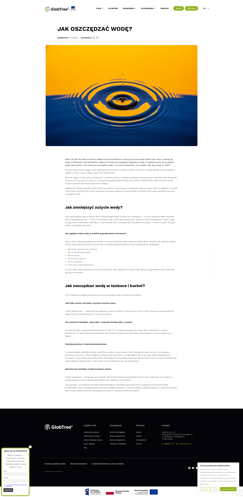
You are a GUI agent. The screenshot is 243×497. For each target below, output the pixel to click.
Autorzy (139, 444)
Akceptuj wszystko (228, 489)
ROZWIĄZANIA (147, 8)
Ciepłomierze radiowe (92, 436)
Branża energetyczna (117, 440)
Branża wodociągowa (117, 432)
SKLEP (179, 8)
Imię (4, 471)
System (138, 432)
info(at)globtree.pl (185, 444)
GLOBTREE (113, 8)
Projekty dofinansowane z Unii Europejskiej (107, 464)
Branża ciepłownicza (117, 436)
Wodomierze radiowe (91, 432)
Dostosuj (205, 489)
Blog (85, 448)
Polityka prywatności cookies (54, 464)
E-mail (5, 478)
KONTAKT (165, 8)
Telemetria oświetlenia (118, 444)
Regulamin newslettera (78, 464)
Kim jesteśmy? (141, 440)
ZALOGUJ (191, 8)
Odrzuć (215, 489)
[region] (218, 478)
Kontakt (139, 436)
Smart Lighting (89, 444)
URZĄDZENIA (128, 8)
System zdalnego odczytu (93, 440)
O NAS (98, 8)
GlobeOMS (72, 388)
